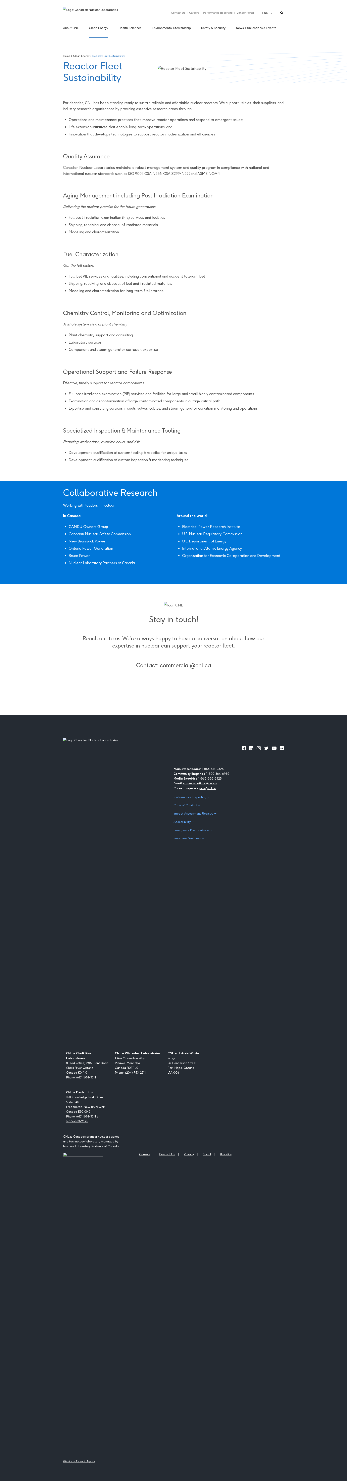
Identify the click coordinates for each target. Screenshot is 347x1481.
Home (66, 55)
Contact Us (178, 12)
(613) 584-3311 (86, 1077)
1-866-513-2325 (213, 769)
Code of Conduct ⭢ (187, 805)
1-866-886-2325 (210, 778)
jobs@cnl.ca (207, 788)
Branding (226, 1154)
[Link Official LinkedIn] (251, 748)
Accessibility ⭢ (184, 822)
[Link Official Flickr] (282, 748)
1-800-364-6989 (218, 774)
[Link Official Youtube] (274, 748)
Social (207, 1154)
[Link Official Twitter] (266, 748)
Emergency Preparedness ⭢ (193, 830)
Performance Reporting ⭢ (191, 797)
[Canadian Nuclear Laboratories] (100, 13)
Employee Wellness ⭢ (189, 838)
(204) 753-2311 (135, 1072)
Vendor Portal (245, 12)
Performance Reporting (218, 12)
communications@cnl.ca (200, 783)
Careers (194, 12)
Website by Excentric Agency (79, 1461)
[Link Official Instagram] (259, 748)
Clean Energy (81, 55)
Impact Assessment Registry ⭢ (195, 813)
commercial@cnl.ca (185, 665)
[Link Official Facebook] (244, 748)
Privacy (189, 1154)
